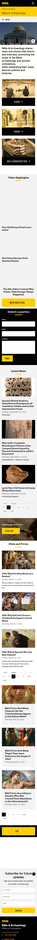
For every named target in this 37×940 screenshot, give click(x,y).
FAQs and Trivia (18, 543)
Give (17, 831)
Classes (17, 101)
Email (4, 329)
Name (4, 319)
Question (5, 339)
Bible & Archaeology (14, 13)
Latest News (18, 371)
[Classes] (18, 88)
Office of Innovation (8, 9)
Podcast (17, 131)
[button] (33, 3)
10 (29, 507)
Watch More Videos (17, 302)
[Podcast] (18, 118)
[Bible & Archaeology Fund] (18, 148)
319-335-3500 (10, 935)
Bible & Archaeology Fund (17, 161)
